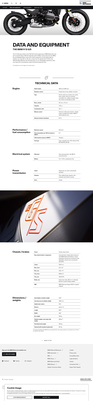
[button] (5, 3)
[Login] (20, 3)
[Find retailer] (16, 3)
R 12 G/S (5, 7)
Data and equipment (15, 7)
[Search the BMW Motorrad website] (12, 3)
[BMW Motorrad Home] (85, 3)
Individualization (27, 7)
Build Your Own (38, 7)
